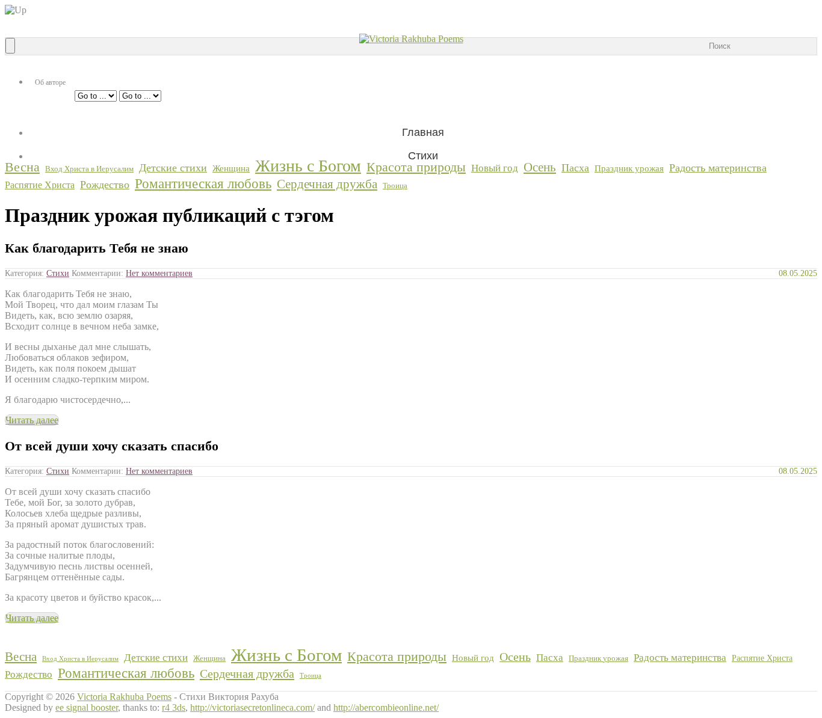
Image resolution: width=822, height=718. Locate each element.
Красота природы (416, 166)
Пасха (575, 168)
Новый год (494, 168)
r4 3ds (173, 707)
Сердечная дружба (327, 184)
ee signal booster (86, 707)
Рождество (104, 185)
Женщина (231, 168)
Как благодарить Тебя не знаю (96, 248)
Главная (423, 132)
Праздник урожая (629, 168)
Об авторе (50, 82)
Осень (540, 167)
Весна (22, 167)
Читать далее (31, 420)
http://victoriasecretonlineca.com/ (252, 707)
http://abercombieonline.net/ (386, 707)
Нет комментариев (159, 273)
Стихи (57, 273)
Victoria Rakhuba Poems (124, 697)
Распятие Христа (40, 185)
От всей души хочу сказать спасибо (111, 445)
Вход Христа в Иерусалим (89, 168)
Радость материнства (718, 168)
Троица (395, 185)
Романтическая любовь (203, 183)
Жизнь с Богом (308, 165)
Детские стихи (173, 168)
